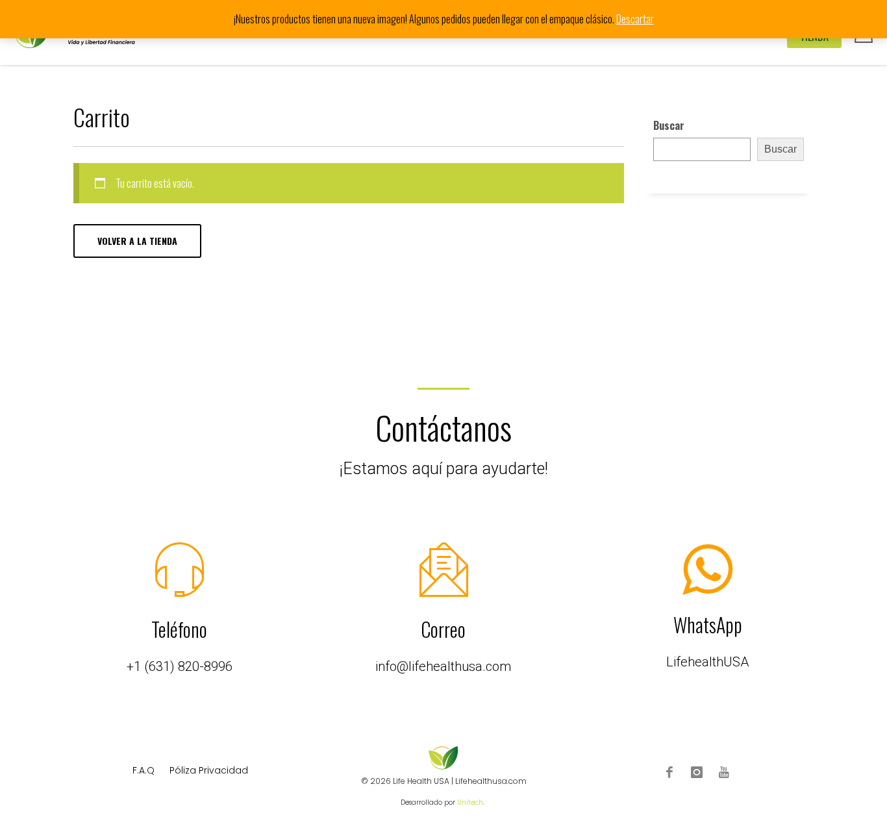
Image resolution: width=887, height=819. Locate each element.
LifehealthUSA (707, 662)
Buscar (668, 125)
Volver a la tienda (137, 240)
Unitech (470, 802)
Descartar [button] (635, 19)
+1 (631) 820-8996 (179, 666)
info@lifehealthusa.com (443, 666)
